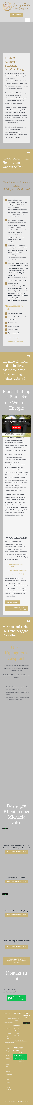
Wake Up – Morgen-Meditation (7, 1069)
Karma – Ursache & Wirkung (7, 1033)
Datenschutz (25, 1101)
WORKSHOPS (6, 1023)
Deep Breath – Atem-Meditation (7, 1085)
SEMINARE (6, 1013)
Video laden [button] (17, 427)
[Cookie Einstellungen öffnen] (3, 1109)
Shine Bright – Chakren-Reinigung (7, 1053)
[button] (16, 338)
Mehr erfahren (16, 424)
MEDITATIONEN (6, 1043)
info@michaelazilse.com (19, 1041)
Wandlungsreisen (7, 1018)
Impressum (19, 1101)
